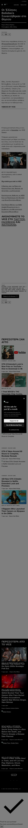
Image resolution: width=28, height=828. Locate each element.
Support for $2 (14, 421)
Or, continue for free (14, 429)
